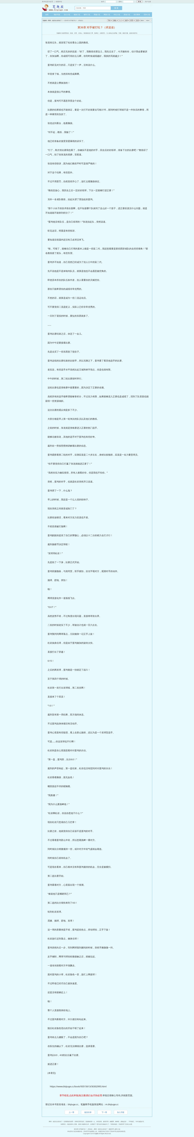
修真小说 (77, 14)
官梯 (120, 33)
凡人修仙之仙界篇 (111, 33)
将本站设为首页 (47, 1)
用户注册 (148, 2)
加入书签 (120, 1112)
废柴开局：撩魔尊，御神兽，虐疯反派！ (115, 1121)
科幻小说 (117, 14)
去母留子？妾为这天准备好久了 (99, 1124)
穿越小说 (97, 14)
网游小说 (107, 14)
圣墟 (71, 33)
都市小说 (87, 14)
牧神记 (96, 33)
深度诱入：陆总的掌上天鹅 (69, 1124)
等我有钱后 (113, 1124)
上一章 (71, 1112)
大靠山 (80, 33)
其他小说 (127, 14)
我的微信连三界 (88, 33)
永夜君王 (102, 33)
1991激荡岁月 (139, 1121)
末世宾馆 (99, 1121)
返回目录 (87, 1112)
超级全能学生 (133, 33)
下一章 (104, 1112)
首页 (46, 14)
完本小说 (147, 14)
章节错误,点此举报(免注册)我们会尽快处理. (81, 1095)
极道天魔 (125, 33)
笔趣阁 (56, 7)
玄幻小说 (67, 14)
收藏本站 (59, 1)
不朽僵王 (131, 1121)
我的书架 (57, 14)
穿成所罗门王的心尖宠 (125, 1124)
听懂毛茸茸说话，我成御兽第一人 (85, 1121)
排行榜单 (137, 14)
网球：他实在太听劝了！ (55, 20)
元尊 (75, 33)
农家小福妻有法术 (83, 1124)
